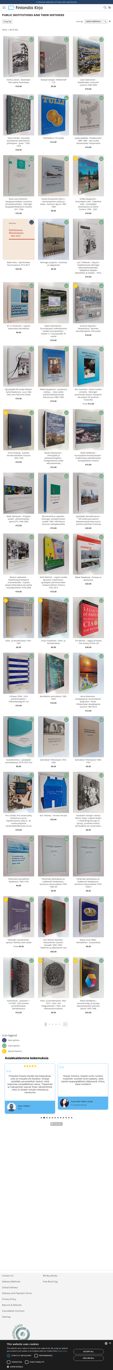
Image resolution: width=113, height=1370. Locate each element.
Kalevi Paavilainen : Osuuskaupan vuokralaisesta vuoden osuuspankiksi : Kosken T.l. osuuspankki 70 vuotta (53, 331)
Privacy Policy (9, 1299)
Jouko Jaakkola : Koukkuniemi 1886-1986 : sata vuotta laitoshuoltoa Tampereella (88, 141)
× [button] (110, 1343)
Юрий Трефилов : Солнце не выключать (88, 578)
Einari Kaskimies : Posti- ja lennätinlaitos (53, 642)
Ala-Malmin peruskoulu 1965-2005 (53, 697)
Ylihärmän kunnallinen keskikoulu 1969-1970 (18, 880)
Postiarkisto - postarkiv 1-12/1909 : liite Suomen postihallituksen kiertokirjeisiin (18, 1004)
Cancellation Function (13, 1310)
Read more (62, 1351)
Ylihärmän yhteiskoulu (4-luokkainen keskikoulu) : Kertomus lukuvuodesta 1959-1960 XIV (53, 883)
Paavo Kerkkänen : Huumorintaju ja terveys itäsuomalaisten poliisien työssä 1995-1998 (88, 1004)
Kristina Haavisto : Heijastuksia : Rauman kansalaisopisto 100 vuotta (88, 328)
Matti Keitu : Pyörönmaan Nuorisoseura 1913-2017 (18, 263)
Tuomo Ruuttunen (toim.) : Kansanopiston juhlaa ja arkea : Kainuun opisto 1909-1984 (53, 203)
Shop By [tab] (7, 21)
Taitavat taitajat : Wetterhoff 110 (53, 81)
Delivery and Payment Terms (17, 1293)
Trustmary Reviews (56, 1124)
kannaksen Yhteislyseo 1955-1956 (53, 761)
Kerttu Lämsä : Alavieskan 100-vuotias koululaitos (18, 81)
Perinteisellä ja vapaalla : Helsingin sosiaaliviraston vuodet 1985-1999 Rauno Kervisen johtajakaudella (53, 520)
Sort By (79, 21)
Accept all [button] (88, 1351)
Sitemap (6, 1316)
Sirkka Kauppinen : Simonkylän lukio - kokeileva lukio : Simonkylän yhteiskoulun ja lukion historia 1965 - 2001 (88, 204)
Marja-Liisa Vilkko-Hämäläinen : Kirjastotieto (88, 941)
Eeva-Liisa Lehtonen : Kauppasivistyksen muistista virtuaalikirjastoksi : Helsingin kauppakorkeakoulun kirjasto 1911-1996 (18, 204)
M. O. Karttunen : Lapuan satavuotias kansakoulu (18, 327)
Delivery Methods (11, 1281)
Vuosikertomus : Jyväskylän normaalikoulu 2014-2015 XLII (18, 761)
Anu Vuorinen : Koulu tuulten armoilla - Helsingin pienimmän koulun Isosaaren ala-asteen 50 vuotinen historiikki (88, 394)
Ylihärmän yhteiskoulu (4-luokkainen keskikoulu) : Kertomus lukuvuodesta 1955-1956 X (88, 883)
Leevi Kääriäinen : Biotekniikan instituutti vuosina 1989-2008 (88, 82)
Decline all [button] (88, 1358)
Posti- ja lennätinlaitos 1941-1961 (19, 642)
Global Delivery (10, 1287)
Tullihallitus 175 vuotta (53, 138)
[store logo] (25, 7)
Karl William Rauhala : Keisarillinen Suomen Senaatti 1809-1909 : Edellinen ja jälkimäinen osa (53, 944)
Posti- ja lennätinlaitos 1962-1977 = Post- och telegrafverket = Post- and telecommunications (53, 1004)
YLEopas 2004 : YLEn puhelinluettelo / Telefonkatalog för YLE (19, 699)
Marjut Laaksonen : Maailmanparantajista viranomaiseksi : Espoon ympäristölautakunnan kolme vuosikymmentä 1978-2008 (18, 582)
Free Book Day (50, 1281)
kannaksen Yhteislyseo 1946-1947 (88, 761)
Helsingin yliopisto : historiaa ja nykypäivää (53, 263)
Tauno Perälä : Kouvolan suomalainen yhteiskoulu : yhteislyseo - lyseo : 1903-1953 (18, 142)
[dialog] (56, 1355)
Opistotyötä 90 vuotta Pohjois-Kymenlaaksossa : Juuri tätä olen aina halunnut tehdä (18, 392)
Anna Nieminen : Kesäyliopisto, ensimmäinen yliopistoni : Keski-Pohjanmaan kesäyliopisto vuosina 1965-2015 (88, 701)
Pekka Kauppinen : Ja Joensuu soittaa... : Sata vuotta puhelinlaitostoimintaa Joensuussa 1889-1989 (53, 393)
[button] (39, 1366)
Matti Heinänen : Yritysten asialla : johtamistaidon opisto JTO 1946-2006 (19, 519)
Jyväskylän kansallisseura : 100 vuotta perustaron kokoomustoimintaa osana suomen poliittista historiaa (88, 520)
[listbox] (106, 1343)
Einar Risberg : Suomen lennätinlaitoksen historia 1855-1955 (18, 455)
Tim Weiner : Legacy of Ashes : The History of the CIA (88, 642)
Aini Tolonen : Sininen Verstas (53, 815)
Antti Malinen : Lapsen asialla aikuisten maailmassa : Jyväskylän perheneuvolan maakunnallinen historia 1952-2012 (53, 582)
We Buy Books (50, 1275)
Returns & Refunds (12, 1305)
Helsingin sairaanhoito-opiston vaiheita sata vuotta (18, 941)
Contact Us (8, 1275)
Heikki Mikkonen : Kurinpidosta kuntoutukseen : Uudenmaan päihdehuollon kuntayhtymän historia (88, 457)
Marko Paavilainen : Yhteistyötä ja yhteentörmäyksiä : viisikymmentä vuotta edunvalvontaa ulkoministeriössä (53, 458)
